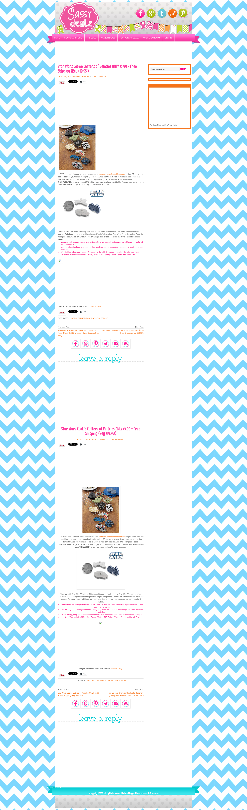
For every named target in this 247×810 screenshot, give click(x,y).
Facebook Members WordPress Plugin (163, 125)
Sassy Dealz (90, 18)
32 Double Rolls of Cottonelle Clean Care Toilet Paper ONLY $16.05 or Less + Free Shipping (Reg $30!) (78, 333)
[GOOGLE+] (151, 13)
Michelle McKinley (81, 77)
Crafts (168, 38)
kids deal (73, 318)
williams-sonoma (100, 318)
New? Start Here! (73, 38)
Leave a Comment (99, 77)
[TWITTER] (162, 13)
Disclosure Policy (95, 306)
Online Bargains (152, 38)
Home (57, 38)
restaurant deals (129, 38)
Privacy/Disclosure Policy (68, 45)
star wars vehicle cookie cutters (111, 174)
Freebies (91, 38)
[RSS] (172, 13)
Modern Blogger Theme (131, 793)
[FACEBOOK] (140, 13)
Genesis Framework (151, 793)
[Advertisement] (123, 55)
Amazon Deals (108, 38)
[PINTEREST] (184, 14)
